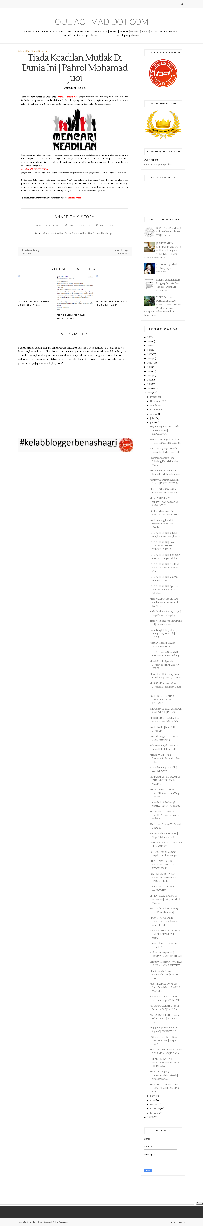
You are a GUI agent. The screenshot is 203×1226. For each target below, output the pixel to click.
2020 (150, 362)
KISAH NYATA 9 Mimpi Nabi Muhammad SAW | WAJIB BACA (169, 232)
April (153, 1100)
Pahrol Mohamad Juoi (75, 233)
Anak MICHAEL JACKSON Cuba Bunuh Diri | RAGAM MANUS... (165, 987)
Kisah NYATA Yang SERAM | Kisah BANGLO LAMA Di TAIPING (164, 603)
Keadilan (59, 233)
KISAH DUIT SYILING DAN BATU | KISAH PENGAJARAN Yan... (166, 1088)
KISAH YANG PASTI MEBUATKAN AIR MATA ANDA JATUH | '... (164, 502)
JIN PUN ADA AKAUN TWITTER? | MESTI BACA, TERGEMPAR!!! (164, 865)
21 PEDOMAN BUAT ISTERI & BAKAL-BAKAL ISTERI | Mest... (165, 934)
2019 (149, 367)
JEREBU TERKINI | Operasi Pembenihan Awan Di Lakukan (164, 590)
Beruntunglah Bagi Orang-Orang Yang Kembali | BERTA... (163, 634)
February (155, 1108)
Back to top (177, 1222)
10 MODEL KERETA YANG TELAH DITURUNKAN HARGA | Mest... (163, 878)
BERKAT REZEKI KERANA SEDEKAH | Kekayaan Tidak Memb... (165, 900)
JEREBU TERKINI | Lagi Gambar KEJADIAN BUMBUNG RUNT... (162, 546)
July (152, 418)
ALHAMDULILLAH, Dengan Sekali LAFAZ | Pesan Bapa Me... (164, 1019)
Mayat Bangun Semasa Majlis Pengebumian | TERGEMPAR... (165, 430)
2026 (149, 337)
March (154, 1104)
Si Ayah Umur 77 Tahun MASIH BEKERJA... (34, 303)
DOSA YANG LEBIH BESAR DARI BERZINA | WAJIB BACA (164, 1041)
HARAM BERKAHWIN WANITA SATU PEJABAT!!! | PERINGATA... (165, 1063)
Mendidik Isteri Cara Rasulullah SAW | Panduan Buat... (164, 975)
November (156, 401)
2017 (149, 375)
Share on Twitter (80, 225)
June (152, 422)
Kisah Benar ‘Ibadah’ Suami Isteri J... (71, 316)
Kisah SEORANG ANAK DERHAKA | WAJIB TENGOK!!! (162, 700)
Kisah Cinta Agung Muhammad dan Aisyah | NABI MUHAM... (164, 1075)
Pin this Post (108, 225)
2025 (149, 341)
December (156, 397)
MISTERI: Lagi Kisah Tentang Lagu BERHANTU (166, 268)
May (152, 1096)
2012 (149, 1117)
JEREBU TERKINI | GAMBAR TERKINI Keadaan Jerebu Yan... (165, 568)
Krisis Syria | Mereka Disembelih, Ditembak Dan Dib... (165, 758)
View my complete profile (158, 164)
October (154, 405)
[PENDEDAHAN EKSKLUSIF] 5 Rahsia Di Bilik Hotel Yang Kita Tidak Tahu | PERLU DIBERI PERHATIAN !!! (162, 250)
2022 (149, 354)
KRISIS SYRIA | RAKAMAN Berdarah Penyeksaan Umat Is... (165, 687)
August (154, 414)
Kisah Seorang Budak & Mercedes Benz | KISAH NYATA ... (163, 524)
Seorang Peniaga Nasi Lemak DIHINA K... (111, 303)
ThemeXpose (43, 1222)
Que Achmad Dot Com (101, 22)
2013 (149, 392)
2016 (149, 380)
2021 (149, 358)
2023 (149, 350)
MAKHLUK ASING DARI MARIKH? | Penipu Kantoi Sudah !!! (164, 815)
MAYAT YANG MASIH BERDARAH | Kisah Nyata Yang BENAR (164, 921)
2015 (149, 384)
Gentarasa (48, 233)
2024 (149, 345)
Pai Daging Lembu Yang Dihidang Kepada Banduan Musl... (164, 461)
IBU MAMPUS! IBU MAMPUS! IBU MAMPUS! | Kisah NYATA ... (165, 780)
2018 (149, 371)
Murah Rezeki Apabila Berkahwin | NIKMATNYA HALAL (164, 665)
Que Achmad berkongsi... (101, 233)
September (156, 409)
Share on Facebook (47, 225)
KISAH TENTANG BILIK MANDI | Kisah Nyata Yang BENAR (165, 793)
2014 (149, 388)
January (154, 1113)
